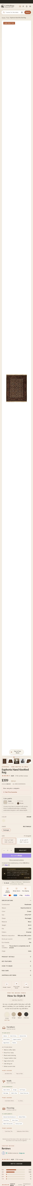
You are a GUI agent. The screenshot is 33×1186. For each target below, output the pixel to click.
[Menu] (30, 6)
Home (3, 17)
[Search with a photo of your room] (21, 12)
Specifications (7, 900)
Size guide (28, 836)
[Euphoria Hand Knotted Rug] (4, 761)
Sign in (22, 874)
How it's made (7, 966)
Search (28, 12)
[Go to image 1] (13, 757)
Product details (8, 957)
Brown (21, 803)
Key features (7, 961)
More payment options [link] (16, 860)
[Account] (23, 6)
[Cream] (4, 820)
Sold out (23, 850)
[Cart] (26, 6)
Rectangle (6, 830)
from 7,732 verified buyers (16, 1)
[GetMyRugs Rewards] (20, 6)
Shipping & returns (9, 975)
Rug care (5, 970)
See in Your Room (17, 752)
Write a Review (16, 1164)
